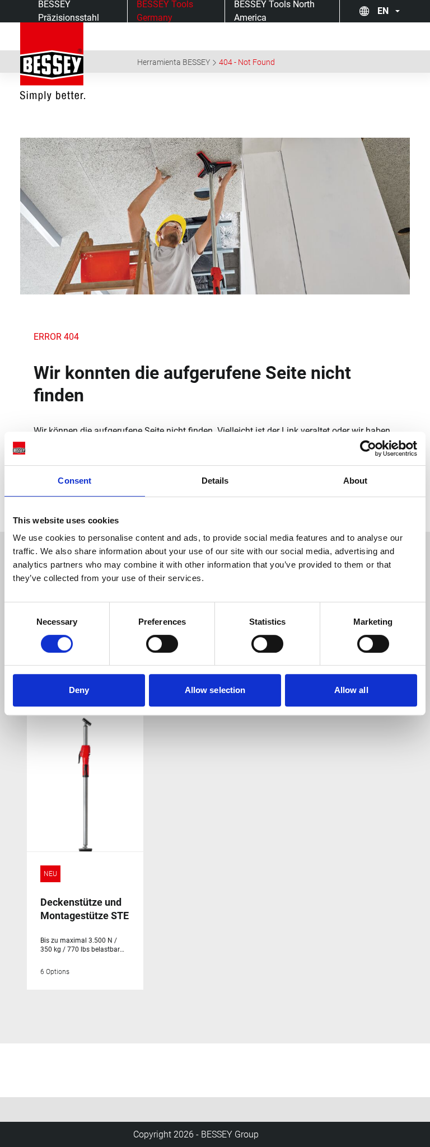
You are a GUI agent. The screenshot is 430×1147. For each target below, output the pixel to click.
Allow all (351, 690)
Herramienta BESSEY (173, 62)
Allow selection (215, 690)
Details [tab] (215, 480)
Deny (79, 690)
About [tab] (355, 480)
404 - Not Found (247, 62)
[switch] (162, 644)
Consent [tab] (74, 480)
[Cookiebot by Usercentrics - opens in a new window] (368, 448)
